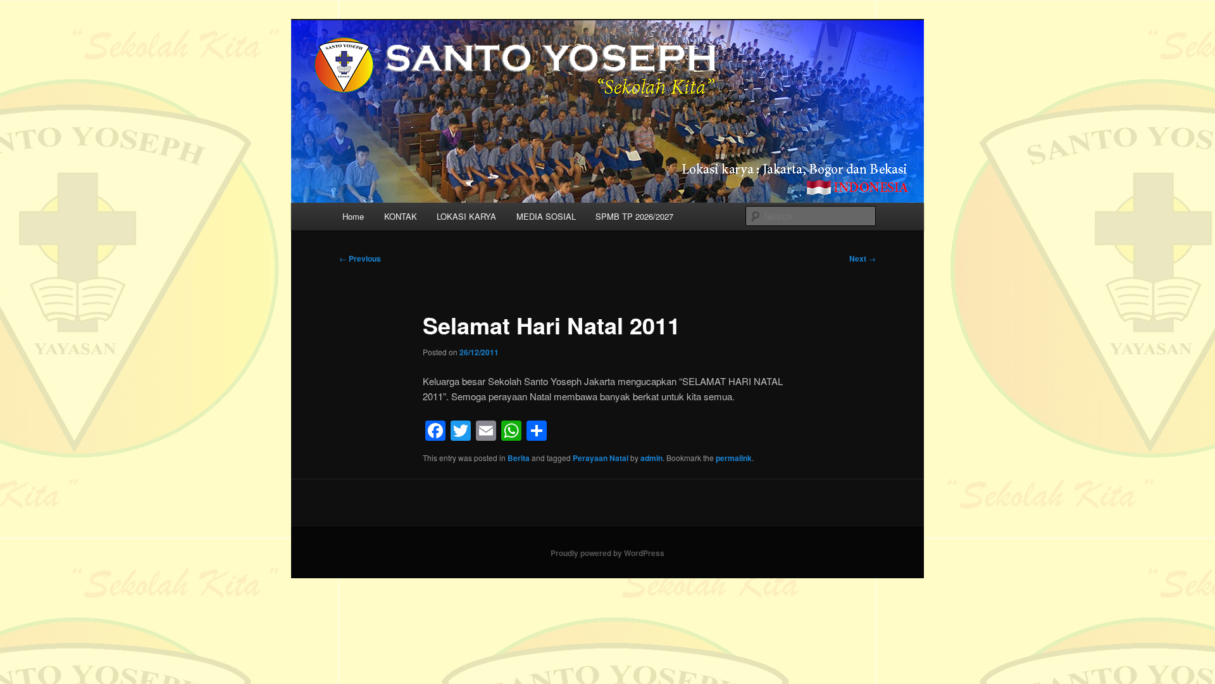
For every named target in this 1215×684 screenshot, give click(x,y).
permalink (734, 458)
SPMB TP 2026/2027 (634, 216)
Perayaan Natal (600, 458)
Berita (519, 458)
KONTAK (400, 216)
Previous (360, 258)
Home (353, 216)
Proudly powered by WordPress (607, 553)
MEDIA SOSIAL (546, 216)
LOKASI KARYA (466, 216)
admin (651, 458)
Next (862, 258)
